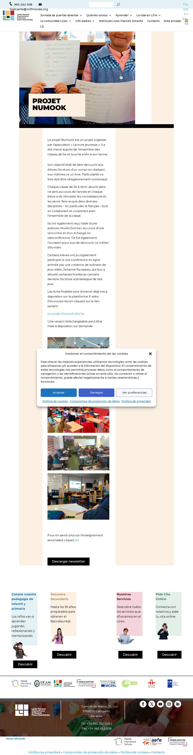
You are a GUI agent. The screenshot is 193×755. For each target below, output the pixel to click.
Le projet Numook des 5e (65, 313)
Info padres (83, 21)
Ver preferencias (134, 392)
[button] (150, 354)
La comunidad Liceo (53, 21)
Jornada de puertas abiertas (59, 15)
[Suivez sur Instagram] (169, 704)
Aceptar (59, 392)
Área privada (172, 21)
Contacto (153, 21)
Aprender (122, 15)
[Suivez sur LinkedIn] (177, 704)
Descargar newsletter (68, 561)
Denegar (96, 392)
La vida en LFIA (146, 15)
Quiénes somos (97, 15)
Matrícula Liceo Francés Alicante (121, 21)
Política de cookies (55, 401)
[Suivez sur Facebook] (143, 704)
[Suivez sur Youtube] (160, 704)
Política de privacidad (136, 401)
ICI (77, 540)
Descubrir (25, 664)
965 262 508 (23, 4)
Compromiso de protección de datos (95, 401)
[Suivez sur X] (151, 704)
